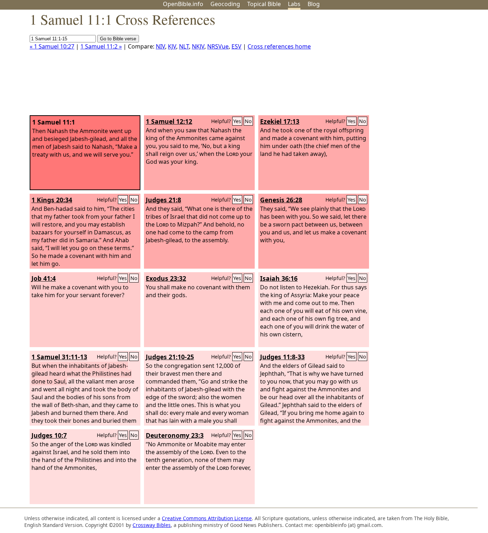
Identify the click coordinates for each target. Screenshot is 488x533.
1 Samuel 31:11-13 (59, 356)
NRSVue (218, 46)
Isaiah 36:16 (279, 278)
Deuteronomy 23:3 (175, 435)
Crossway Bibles (152, 525)
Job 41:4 (43, 278)
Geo (225, 4)
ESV (236, 46)
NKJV (198, 46)
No (248, 121)
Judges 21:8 (163, 200)
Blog (314, 4)
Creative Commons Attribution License (207, 518)
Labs (294, 4)
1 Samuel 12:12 (169, 121)
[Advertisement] (416, 65)
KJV (172, 46)
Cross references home (279, 46)
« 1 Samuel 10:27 (52, 46)
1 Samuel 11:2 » (101, 46)
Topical (264, 4)
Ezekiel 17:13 (279, 121)
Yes (237, 121)
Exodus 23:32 (166, 278)
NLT (184, 46)
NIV (160, 46)
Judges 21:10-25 (170, 356)
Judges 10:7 (49, 435)
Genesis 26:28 (281, 200)
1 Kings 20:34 (51, 200)
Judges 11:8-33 (282, 356)
